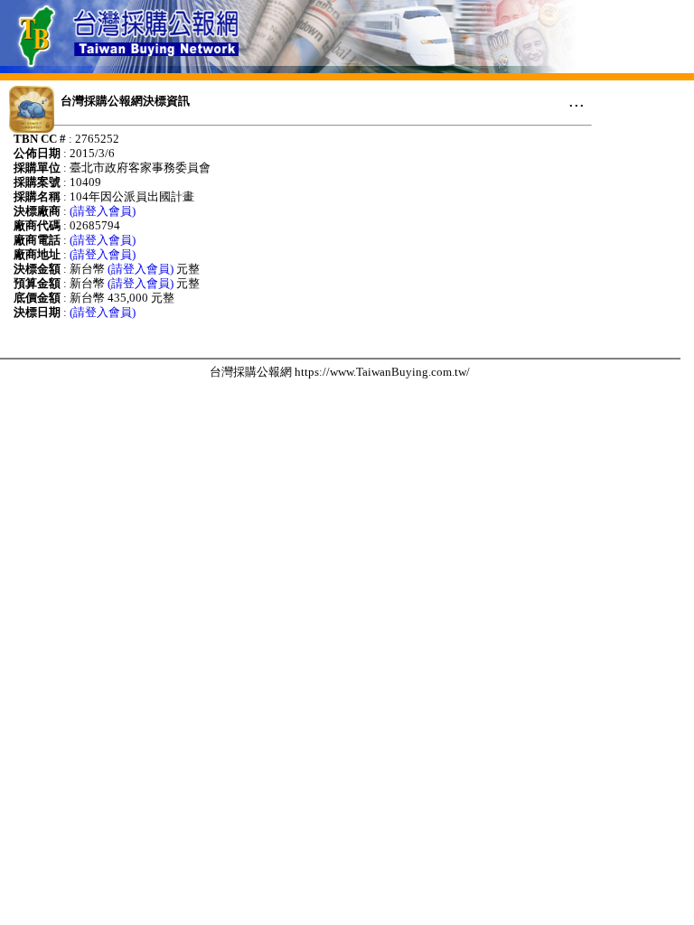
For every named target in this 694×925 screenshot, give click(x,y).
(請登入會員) (103, 211)
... (576, 100)
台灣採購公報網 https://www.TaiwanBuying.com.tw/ (340, 371)
